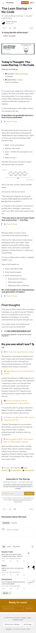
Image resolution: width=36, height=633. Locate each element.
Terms (29, 618)
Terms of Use (27, 498)
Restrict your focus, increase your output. (13, 569)
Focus (4, 566)
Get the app (27, 624)
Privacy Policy (18, 502)
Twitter (7, 468)
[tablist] (10, 523)
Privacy (24, 618)
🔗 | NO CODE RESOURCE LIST (17, 331)
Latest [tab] (9, 546)
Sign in (32, 3)
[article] (18, 556)
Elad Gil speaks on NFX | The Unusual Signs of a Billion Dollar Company (18, 440)
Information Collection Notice (21, 500)
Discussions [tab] (16, 546)
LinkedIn (16, 468)
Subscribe (25, 3)
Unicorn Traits (7, 552)
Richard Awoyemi (11, 21)
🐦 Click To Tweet (10, 121)
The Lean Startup (21, 74)
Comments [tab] (6, 523)
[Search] (32, 546)
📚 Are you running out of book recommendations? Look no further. (17, 402)
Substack (8, 629)
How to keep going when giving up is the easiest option (13, 583)
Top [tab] (4, 546)
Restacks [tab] (14, 523)
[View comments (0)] (10, 28)
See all (5, 593)
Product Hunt (16, 470)
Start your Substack (13, 624)
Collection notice (18, 619)
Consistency (7, 579)
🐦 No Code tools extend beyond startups (19, 352)
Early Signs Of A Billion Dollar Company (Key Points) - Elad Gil (12, 555)
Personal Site (29, 470)
